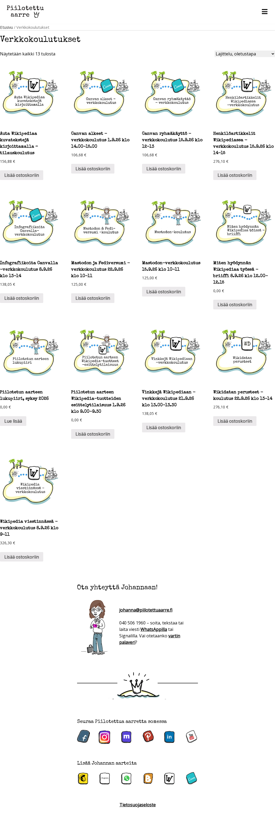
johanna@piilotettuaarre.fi (145, 610)
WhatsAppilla (153, 629)
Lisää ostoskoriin (21, 175)
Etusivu (6, 27)
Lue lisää (13, 421)
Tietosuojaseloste (138, 805)
